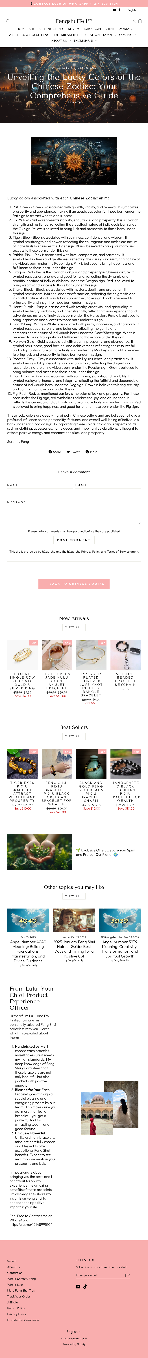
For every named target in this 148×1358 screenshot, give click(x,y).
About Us (59, 40)
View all (74, 627)
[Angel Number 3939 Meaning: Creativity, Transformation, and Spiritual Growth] (120, 920)
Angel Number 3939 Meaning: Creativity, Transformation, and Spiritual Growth (119, 949)
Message (16, 502)
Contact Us (129, 34)
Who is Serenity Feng (21, 1278)
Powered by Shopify (74, 1344)
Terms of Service (118, 551)
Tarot (108, 34)
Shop (33, 29)
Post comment (74, 540)
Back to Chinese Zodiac (76, 584)
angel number (115, 937)
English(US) (83, 40)
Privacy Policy (90, 551)
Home (21, 29)
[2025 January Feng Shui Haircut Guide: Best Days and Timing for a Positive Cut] (74, 920)
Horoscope (92, 29)
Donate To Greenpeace (23, 1320)
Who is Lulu (15, 1284)
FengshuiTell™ (74, 21)
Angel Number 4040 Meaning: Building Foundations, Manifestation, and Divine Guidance (28, 951)
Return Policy (16, 1308)
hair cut (66, 937)
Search (11, 1261)
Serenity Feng (18, 441)
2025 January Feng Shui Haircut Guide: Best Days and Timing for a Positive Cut (74, 949)
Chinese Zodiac (118, 29)
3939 (103, 937)
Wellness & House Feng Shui (33, 34)
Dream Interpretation (80, 34)
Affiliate (12, 1302)
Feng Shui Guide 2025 (62, 29)
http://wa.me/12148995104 (31, 1224)
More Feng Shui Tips (21, 1290)
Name (13, 485)
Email (81, 485)
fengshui (76, 68)
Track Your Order (19, 1296)
